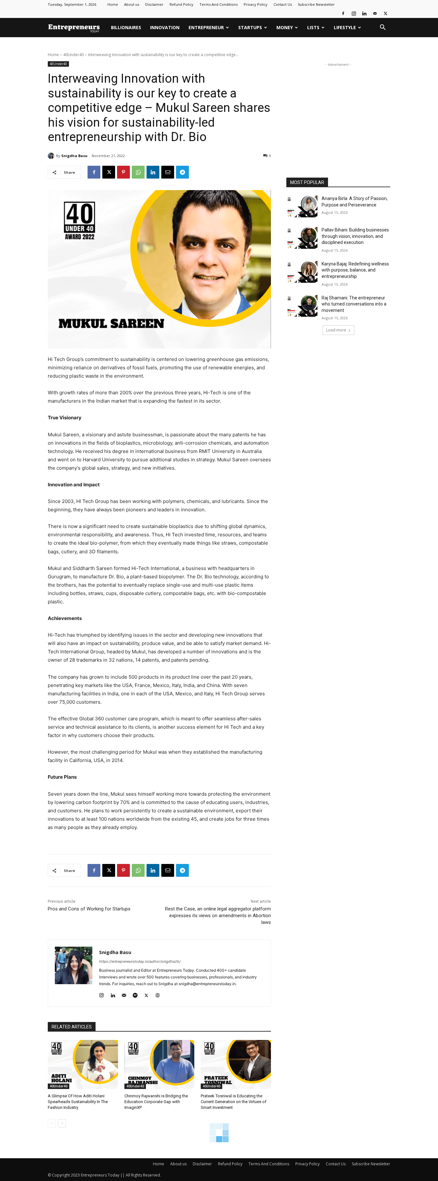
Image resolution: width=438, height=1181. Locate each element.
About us (131, 4)
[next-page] (62, 1123)
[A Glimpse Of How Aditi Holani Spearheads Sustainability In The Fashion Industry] (83, 1064)
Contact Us (283, 4)
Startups (250, 27)
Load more (336, 330)
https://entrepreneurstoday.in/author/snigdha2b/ (140, 961)
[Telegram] (182, 172)
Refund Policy (181, 4)
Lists (313, 27)
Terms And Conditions (218, 4)
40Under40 (73, 54)
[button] (382, 28)
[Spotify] (135, 994)
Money (284, 27)
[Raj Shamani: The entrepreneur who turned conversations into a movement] (301, 306)
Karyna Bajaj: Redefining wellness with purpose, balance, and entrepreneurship (355, 270)
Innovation (165, 27)
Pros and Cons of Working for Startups (89, 909)
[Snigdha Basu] (52, 156)
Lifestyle (345, 27)
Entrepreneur (206, 27)
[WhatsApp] (138, 172)
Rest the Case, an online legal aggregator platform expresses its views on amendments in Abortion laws (218, 915)
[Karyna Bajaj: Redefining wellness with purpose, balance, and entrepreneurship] (301, 272)
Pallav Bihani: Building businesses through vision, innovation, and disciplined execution (355, 236)
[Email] (167, 172)
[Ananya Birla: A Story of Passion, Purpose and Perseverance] (301, 206)
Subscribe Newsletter (316, 4)
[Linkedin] (364, 13)
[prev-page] (52, 1123)
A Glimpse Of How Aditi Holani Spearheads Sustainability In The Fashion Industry (78, 1101)
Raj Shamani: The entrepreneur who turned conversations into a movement (354, 304)
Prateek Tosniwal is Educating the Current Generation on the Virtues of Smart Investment (233, 1101)
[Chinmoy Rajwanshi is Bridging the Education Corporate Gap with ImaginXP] (159, 1064)
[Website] (157, 994)
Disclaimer (154, 4)
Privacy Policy (255, 4)
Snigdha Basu (74, 155)
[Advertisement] (338, 108)
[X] (385, 13)
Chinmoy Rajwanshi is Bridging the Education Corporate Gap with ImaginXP (156, 1101)
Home (112, 4)
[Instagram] (353, 13)
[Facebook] (343, 13)
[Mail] (375, 13)
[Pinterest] (123, 172)
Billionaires (126, 27)
